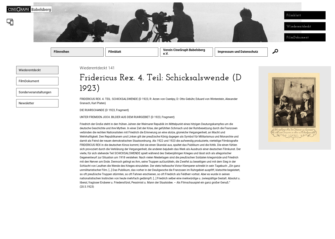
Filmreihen (61, 51)
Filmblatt (293, 15)
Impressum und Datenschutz (238, 51)
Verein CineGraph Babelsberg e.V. (184, 51)
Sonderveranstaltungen (35, 92)
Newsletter (26, 103)
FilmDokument (297, 37)
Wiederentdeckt (298, 26)
